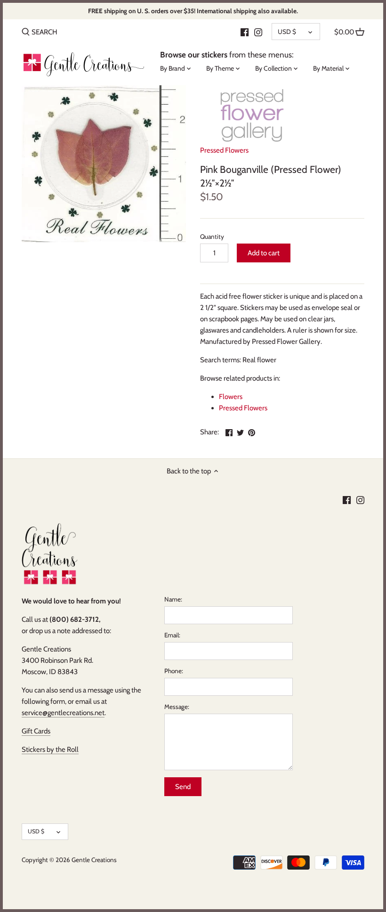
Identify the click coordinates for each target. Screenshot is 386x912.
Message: (176, 706)
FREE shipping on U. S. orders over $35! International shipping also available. (193, 11)
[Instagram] (258, 32)
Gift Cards (36, 731)
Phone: (173, 671)
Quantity (212, 236)
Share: (209, 432)
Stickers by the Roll (50, 749)
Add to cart (264, 253)
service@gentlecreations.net (63, 712)
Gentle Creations (94, 859)
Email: (172, 635)
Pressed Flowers (224, 150)
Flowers (230, 396)
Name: (173, 599)
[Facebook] (245, 32)
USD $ (287, 31)
